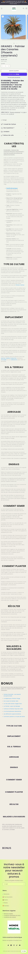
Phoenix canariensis (15, 112)
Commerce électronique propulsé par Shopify (17, 951)
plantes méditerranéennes (8, 358)
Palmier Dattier (20, 285)
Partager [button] (4, 120)
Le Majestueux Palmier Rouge (12, 698)
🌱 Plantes (5, 902)
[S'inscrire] (23, 884)
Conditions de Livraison (10, 917)
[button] (1, 8)
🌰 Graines (5, 900)
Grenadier (4, 359)
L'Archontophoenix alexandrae (12, 711)
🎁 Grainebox (6, 905)
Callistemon (14, 359)
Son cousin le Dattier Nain (11, 701)
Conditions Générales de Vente (12, 915)
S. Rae (24, 112)
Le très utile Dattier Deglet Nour (13, 703)
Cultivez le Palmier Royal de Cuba (13, 709)
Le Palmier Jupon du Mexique (12, 706)
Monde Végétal (7, 951)
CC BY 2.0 (11, 114)
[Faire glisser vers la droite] (16, 43)
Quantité (3, 63)
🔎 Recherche (6, 894)
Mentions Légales (8, 913)
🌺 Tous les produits (7, 897)
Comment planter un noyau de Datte (14, 716)
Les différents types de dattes (12, 714)
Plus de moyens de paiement (14, 77)
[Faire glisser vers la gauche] (11, 43)
